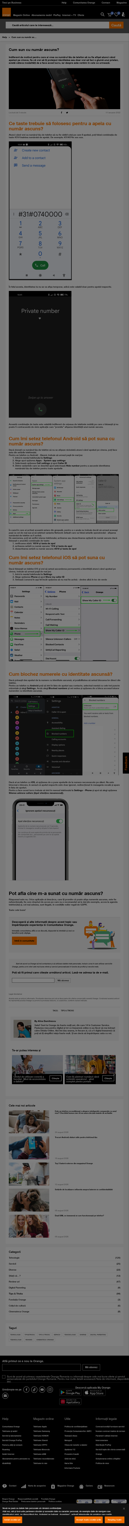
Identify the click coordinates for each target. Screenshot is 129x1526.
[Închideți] (124, 1508)
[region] (64, 1515)
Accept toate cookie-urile (88, 1519)
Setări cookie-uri (12, 1519)
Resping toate (115, 1519)
